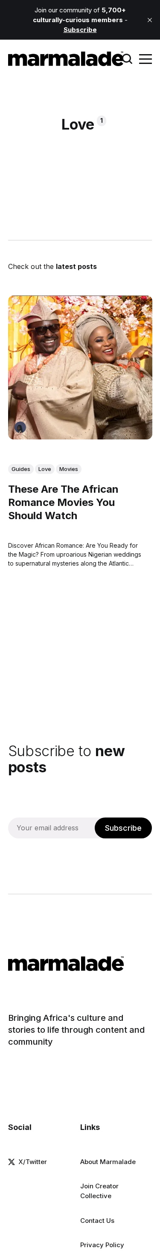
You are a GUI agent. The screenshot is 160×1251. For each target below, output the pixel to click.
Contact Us (97, 1220)
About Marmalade (108, 1162)
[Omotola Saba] (20, 427)
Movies (68, 468)
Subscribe (123, 827)
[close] (150, 20)
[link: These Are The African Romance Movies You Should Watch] (80, 436)
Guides (21, 468)
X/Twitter (32, 1162)
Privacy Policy (102, 1245)
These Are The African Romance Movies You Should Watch (63, 502)
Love (44, 468)
